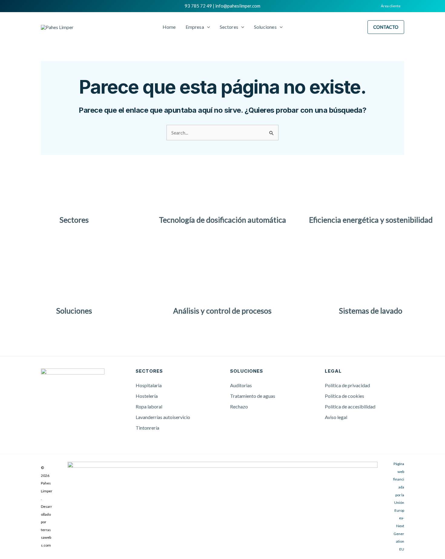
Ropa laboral (149, 406)
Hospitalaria (149, 385)
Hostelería (147, 396)
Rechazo (239, 406)
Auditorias (241, 385)
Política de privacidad (347, 385)
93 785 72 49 (198, 5)
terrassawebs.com (46, 537)
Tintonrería (147, 428)
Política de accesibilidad (350, 406)
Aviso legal (336, 417)
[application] (207, 27)
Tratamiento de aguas (252, 396)
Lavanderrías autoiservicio (163, 417)
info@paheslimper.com (237, 5)
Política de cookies (344, 396)
